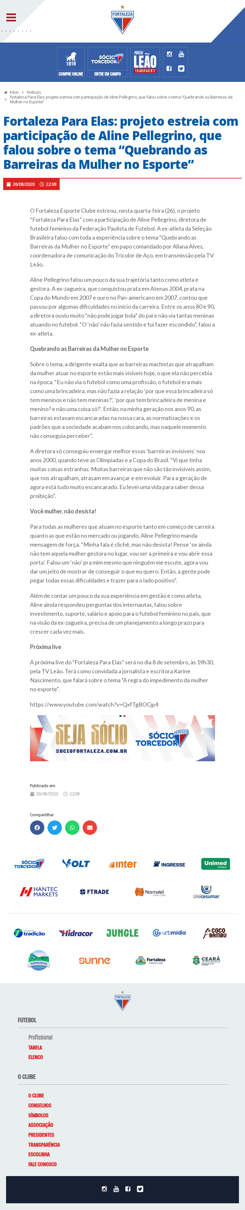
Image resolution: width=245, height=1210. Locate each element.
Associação (40, 1125)
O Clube (36, 1096)
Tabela (35, 1048)
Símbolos (38, 1116)
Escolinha (39, 1155)
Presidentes (41, 1135)
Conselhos (39, 1106)
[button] (37, 827)
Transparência (44, 1145)
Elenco (35, 1057)
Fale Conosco (42, 1164)
